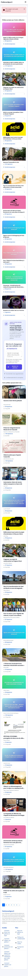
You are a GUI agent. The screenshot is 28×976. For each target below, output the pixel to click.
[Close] (24, 9)
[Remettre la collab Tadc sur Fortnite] (14, 306)
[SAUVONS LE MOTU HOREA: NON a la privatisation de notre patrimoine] (14, 59)
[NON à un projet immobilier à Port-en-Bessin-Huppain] (14, 109)
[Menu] (25, 2)
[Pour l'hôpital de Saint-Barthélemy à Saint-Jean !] (14, 257)
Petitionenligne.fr (6, 2)
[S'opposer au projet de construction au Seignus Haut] (14, 84)
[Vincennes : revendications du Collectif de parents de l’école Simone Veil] (14, 282)
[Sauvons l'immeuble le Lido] (14, 158)
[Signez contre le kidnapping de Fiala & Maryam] (14, 232)
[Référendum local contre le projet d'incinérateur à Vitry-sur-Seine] (14, 134)
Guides (4, 928)
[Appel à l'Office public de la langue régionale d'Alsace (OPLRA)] (14, 34)
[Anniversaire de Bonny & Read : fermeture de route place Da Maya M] (14, 207)
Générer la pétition (15, 367)
